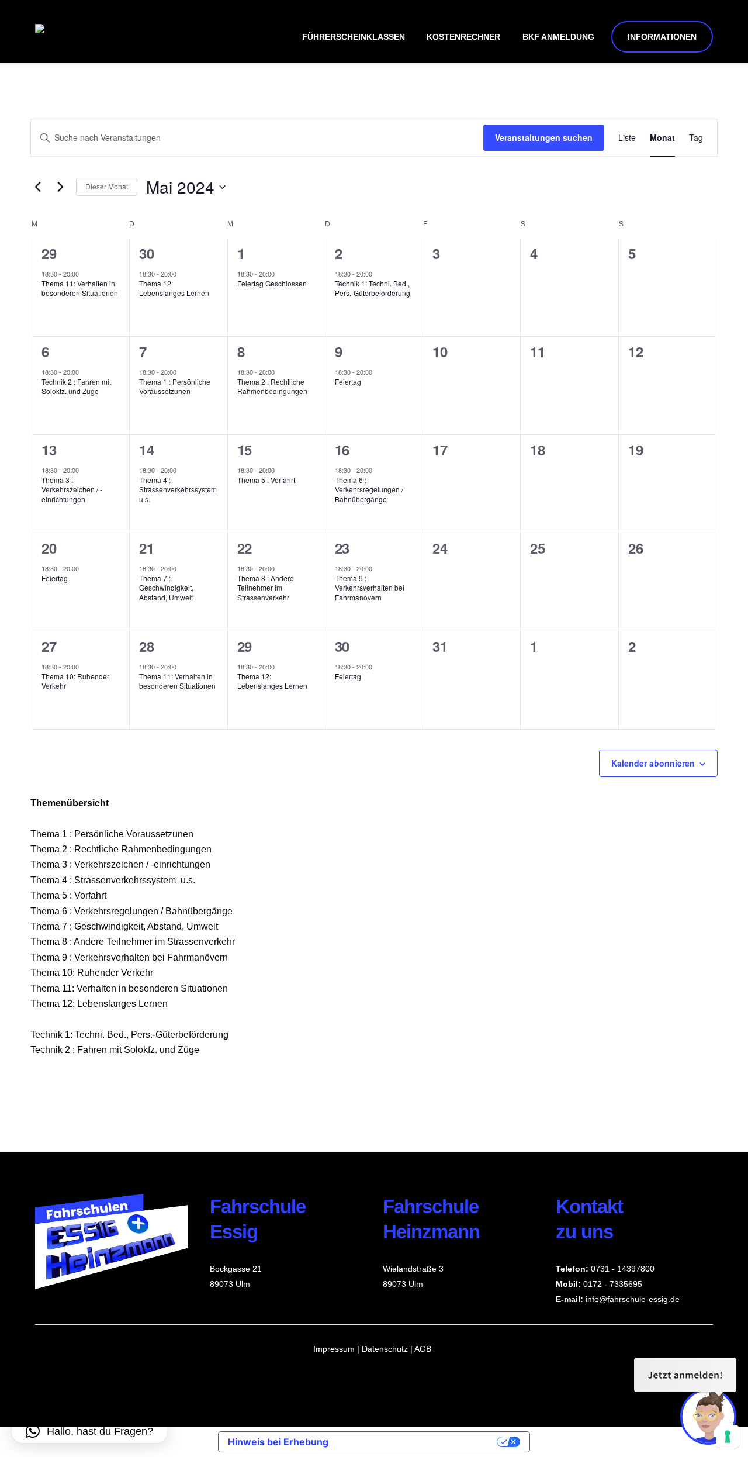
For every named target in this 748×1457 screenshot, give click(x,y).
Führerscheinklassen (353, 37)
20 (48, 548)
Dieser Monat (106, 186)
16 (342, 450)
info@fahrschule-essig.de (633, 1299)
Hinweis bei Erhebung (278, 1442)
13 (48, 450)
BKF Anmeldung (558, 37)
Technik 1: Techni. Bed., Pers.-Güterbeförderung (372, 288)
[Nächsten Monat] (60, 187)
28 (146, 646)
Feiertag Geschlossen (272, 283)
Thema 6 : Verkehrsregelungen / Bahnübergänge (369, 489)
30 (146, 253)
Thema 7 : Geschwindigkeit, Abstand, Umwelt (166, 587)
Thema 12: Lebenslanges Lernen (174, 288)
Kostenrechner (463, 37)
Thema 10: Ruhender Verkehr (75, 681)
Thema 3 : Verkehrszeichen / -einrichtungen (71, 489)
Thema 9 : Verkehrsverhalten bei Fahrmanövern (369, 587)
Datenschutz (386, 1349)
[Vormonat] (37, 187)
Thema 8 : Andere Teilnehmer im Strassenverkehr (265, 587)
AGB (422, 1349)
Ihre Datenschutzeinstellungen (418, 1442)
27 (48, 646)
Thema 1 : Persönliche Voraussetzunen (174, 386)
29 (48, 253)
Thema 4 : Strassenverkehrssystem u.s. (178, 489)
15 (244, 450)
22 (244, 548)
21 (146, 548)
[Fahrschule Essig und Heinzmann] (182, 32)
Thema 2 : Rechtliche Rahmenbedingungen (272, 386)
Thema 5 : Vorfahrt (266, 480)
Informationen (662, 37)
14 (146, 450)
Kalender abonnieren (653, 763)
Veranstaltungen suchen (544, 137)
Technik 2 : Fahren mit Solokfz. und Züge (76, 386)
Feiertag (348, 381)
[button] (89, 1431)
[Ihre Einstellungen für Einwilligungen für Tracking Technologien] (727, 1436)
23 (342, 548)
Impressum (334, 1349)
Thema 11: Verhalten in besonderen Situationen (79, 288)
